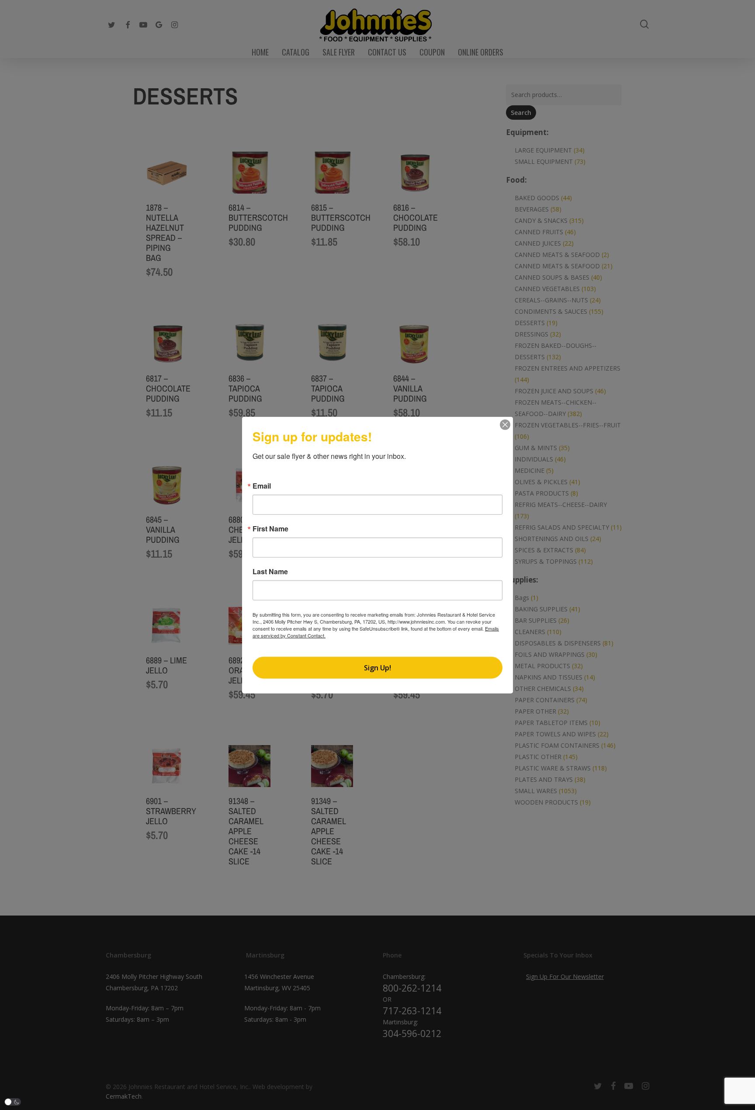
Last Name (270, 571)
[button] (12, 1102)
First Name (270, 528)
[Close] (505, 425)
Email (262, 485)
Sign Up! (377, 667)
